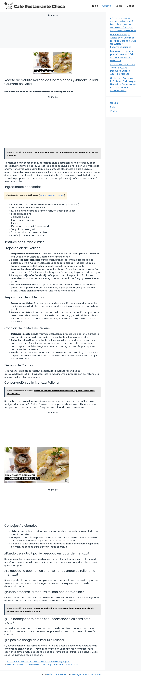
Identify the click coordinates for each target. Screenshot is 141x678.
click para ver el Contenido (52, 195)
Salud (118, 5)
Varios (130, 5)
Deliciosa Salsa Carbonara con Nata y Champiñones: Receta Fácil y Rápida (43, 664)
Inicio (95, 5)
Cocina (106, 5)
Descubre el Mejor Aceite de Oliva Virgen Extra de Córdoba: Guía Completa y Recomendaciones (123, 41)
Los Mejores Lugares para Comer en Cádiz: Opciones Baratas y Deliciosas (122, 56)
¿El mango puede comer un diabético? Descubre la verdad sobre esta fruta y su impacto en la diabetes (123, 24)
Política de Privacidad (57, 674)
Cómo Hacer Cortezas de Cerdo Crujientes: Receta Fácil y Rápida (38, 661)
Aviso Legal (75, 674)
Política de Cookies (92, 674)
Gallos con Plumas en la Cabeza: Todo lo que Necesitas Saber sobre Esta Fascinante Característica (123, 84)
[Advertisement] (52, 31)
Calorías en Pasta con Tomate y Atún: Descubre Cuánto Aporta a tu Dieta (122, 69)
